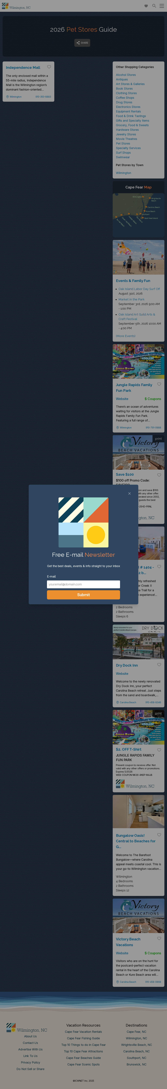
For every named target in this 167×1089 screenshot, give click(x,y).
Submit (83, 594)
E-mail (51, 576)
